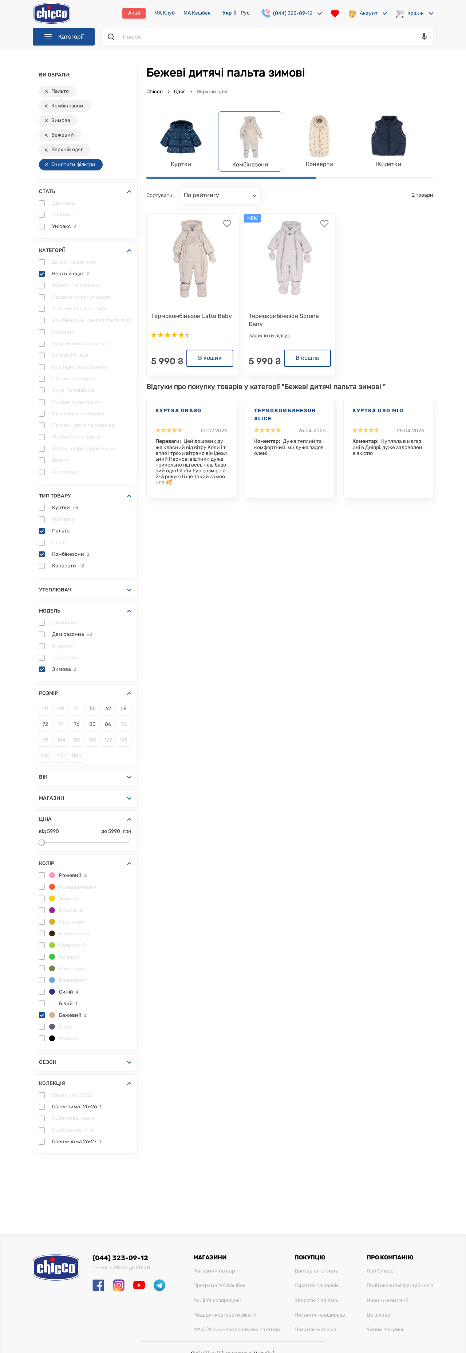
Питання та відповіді (320, 1315)
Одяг (179, 92)
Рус (245, 13)
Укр (227, 13)
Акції (134, 13)
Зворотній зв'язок (317, 1300)
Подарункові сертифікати (225, 1315)
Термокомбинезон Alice (285, 415)
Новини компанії (387, 1300)
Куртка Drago (178, 411)
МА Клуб (164, 13)
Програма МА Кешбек (219, 1286)
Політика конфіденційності (400, 1286)
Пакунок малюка (315, 1330)
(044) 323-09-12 (120, 1258)
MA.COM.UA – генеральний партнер (236, 1330)
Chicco (155, 92)
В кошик (210, 357)
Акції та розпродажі (217, 1300)
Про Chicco (380, 1271)
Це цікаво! (379, 1315)
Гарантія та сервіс (317, 1286)
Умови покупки (385, 1330)
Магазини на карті (215, 1271)
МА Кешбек (197, 13)
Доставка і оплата (317, 1271)
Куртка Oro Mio (377, 411)
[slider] (41, 842)
